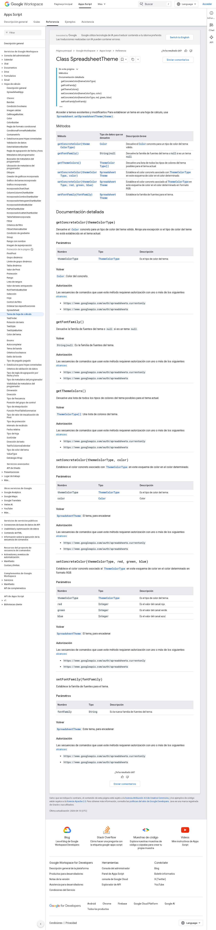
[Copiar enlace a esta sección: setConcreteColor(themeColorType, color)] (132, 460)
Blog (156, 868)
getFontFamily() (68, 153)
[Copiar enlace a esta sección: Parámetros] (74, 243)
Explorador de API (111, 884)
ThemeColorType (180, 172)
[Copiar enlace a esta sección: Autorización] (75, 286)
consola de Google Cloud (115, 879)
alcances (61, 296)
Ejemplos (70, 21)
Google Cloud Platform (146, 903)
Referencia (52, 21)
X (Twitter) (160, 879)
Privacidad (71, 923)
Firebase (122, 903)
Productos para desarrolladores (66, 873)
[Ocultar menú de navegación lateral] (40, 924)
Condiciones (55, 923)
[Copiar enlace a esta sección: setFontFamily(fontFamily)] (106, 680)
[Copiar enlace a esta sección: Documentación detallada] (107, 212)
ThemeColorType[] (107, 164)
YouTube (159, 884)
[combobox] (155, 4)
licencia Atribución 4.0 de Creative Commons (147, 798)
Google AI (170, 903)
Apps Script (85, 4)
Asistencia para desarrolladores (66, 884)
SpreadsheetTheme (69, 515)
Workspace (33, 4)
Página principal (63, 4)
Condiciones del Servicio (62, 890)
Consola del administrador (116, 868)
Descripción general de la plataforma (69, 868)
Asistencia (88, 21)
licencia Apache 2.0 (76, 801)
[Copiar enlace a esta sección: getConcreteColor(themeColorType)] (119, 223)
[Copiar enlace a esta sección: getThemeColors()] (90, 391)
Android (91, 903)
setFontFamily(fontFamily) (75, 194)
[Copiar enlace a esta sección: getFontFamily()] (88, 322)
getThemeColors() (69, 162)
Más (100, 4)
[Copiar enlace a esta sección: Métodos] (73, 126)
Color (103, 143)
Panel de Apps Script (113, 873)
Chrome (107, 903)
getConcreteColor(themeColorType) (74, 145)
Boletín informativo (164, 873)
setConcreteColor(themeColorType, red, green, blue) (77, 183)
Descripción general (15, 21)
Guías (36, 21)
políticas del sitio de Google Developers (149, 801)
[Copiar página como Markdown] (133, 59)
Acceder (207, 4)
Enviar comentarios (178, 59)
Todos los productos (98, 909)
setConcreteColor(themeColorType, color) (77, 174)
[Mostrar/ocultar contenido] (77, 69)
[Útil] (185, 50)
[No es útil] (190, 50)
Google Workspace (85, 50)
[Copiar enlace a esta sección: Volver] (67, 269)
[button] (22, 56)
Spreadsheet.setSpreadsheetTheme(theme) (85, 116)
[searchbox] (22, 32)
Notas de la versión (59, 879)
